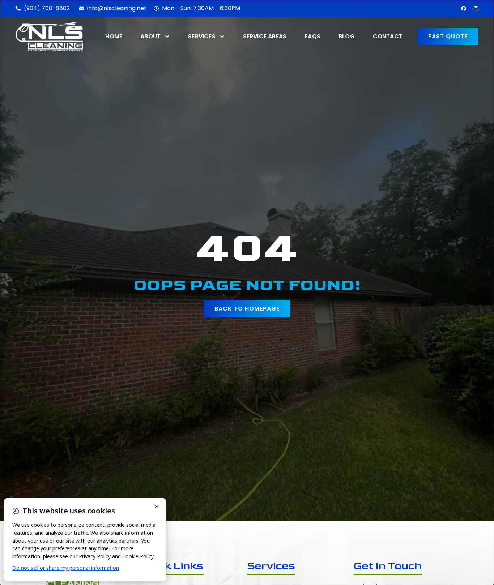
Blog (346, 36)
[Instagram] (475, 8)
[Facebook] (463, 8)
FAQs (312, 36)
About (150, 36)
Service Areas (265, 36)
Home (113, 36)
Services (202, 36)
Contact (388, 36)
